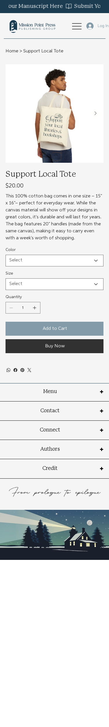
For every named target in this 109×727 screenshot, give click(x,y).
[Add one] (34, 308)
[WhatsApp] (8, 370)
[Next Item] (95, 113)
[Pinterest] (22, 370)
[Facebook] (15, 370)
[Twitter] (29, 370)
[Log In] (86, 26)
